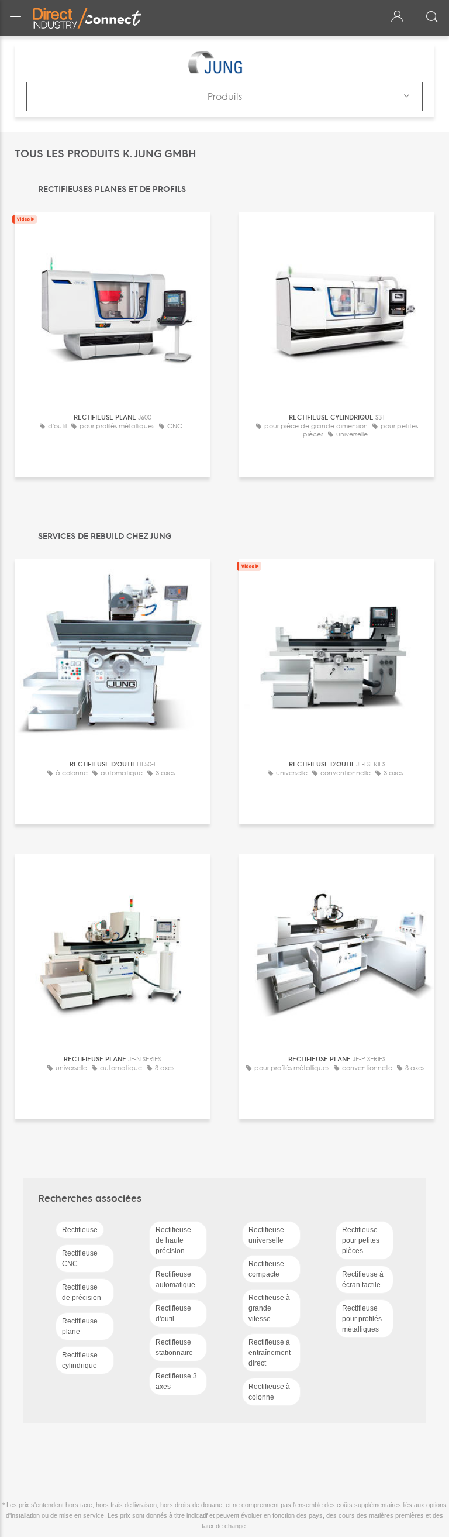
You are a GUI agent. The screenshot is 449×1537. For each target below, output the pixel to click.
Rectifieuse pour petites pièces (360, 1240)
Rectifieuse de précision (81, 1292)
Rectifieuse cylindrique (80, 1360)
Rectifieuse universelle (266, 1235)
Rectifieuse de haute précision (173, 1240)
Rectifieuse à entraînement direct (269, 1352)
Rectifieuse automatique (175, 1279)
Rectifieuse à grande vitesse (269, 1308)
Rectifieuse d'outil (173, 1313)
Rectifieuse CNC (80, 1258)
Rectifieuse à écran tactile (363, 1279)
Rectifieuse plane (80, 1326)
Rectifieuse (80, 1230)
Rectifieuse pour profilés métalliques (362, 1318)
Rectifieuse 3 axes (176, 1381)
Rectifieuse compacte (266, 1269)
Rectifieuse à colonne (269, 1392)
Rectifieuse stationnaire (174, 1347)
